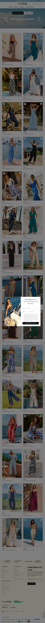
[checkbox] (30, 317)
